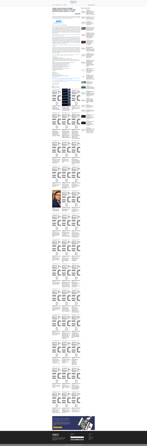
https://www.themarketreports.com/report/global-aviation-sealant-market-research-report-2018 (66, 81)
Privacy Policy (91, 436)
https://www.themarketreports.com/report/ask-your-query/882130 (62, 55)
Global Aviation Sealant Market (57, 26)
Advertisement (91, 438)
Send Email (55, 73)
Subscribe (77, 439)
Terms (90, 435)
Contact (90, 439)
